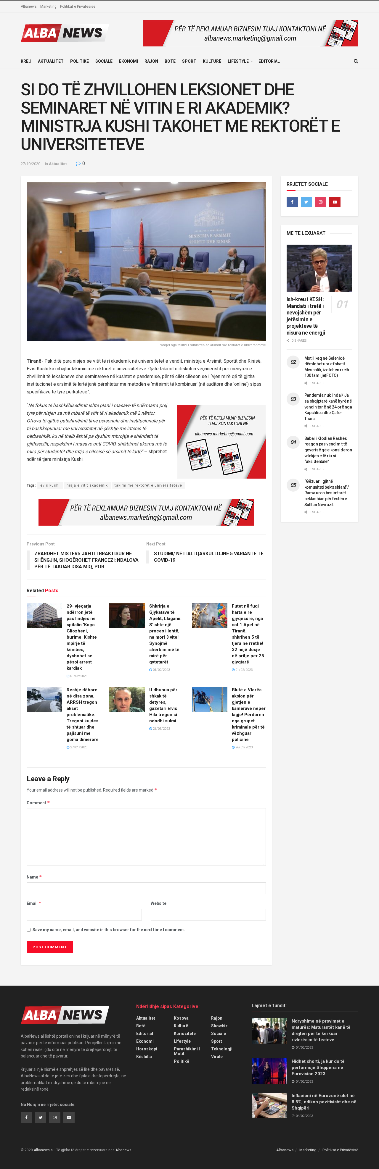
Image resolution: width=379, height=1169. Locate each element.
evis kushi (50, 485)
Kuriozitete (185, 1033)
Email (34, 903)
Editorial (269, 61)
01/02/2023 (78, 676)
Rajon (151, 61)
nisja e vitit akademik (87, 485)
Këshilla (144, 1056)
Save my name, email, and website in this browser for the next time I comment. (109, 929)
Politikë (79, 61)
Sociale (104, 61)
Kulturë (212, 61)
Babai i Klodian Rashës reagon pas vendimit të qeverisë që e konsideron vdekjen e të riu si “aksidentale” (328, 450)
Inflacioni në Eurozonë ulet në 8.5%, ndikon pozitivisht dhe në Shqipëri (324, 1102)
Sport (189, 61)
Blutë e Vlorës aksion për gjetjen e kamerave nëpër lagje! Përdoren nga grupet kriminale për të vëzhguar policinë (249, 714)
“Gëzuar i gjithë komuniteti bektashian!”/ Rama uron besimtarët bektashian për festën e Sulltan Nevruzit (326, 493)
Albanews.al (44, 1150)
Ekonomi (128, 61)
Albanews (29, 6)
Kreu (26, 61)
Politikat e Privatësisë (77, 6)
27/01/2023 (78, 747)
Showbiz (219, 1025)
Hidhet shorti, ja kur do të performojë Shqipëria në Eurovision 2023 (318, 1067)
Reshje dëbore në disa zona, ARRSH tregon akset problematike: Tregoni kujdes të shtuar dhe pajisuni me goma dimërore (83, 714)
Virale (217, 1056)
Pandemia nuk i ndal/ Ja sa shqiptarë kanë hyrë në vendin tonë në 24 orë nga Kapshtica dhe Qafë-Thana (328, 407)
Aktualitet (51, 61)
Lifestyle (238, 61)
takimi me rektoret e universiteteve (148, 485)
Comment (38, 802)
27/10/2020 (30, 164)
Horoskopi (146, 1049)
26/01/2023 (161, 729)
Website (158, 903)
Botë (170, 61)
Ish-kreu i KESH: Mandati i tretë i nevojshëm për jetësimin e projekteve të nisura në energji (306, 316)
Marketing (48, 6)
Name (34, 877)
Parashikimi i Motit (187, 1051)
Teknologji (221, 1049)
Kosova (181, 1018)
